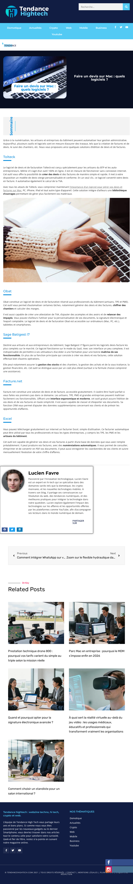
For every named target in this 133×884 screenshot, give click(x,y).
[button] (5, 529)
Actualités (35, 27)
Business (101, 27)
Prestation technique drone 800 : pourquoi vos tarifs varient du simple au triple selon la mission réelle (34, 655)
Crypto (53, 27)
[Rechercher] (126, 6)
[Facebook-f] (115, 27)
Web (69, 27)
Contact (71, 872)
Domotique (14, 27)
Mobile (83, 27)
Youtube (57, 34)
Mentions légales (88, 872)
